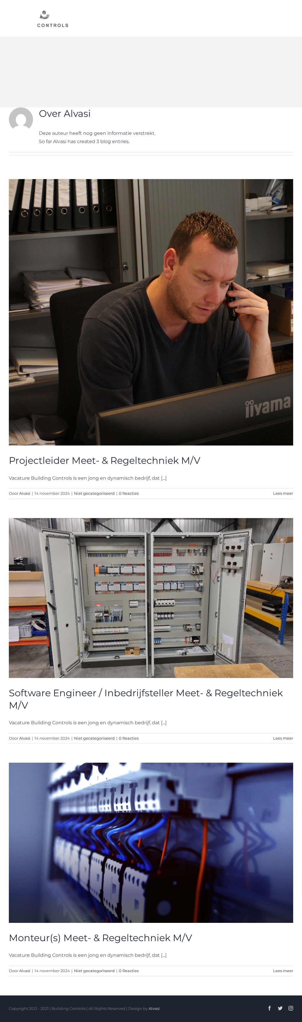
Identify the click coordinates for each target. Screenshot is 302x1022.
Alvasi (24, 493)
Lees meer (283, 493)
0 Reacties (129, 493)
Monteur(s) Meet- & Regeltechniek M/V (100, 938)
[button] (283, 18)
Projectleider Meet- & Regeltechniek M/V (104, 460)
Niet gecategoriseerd (94, 493)
